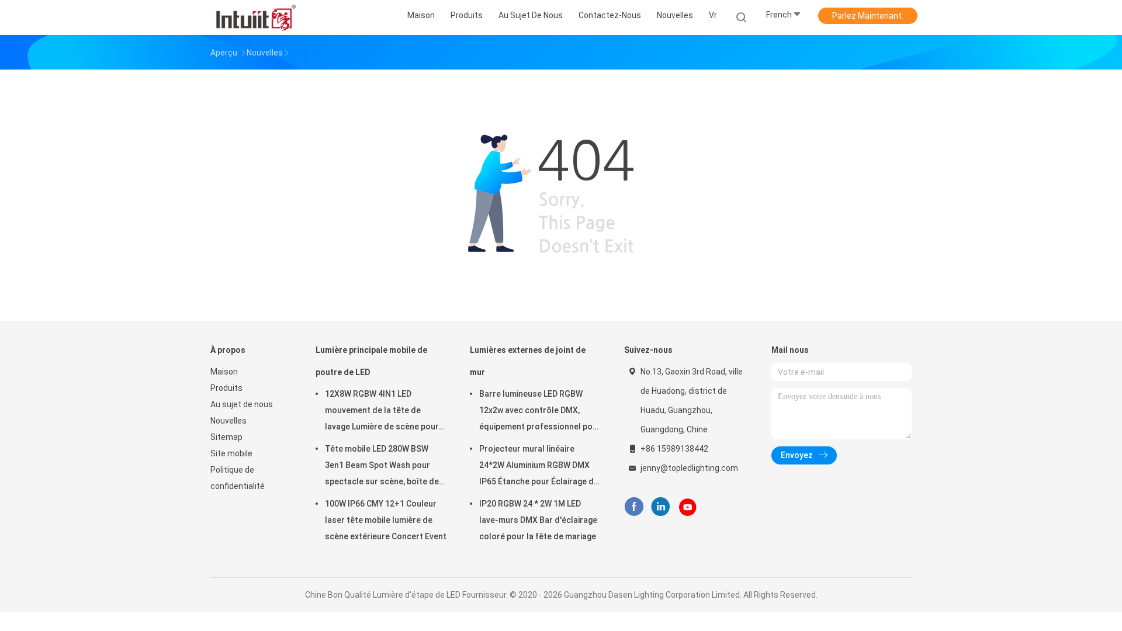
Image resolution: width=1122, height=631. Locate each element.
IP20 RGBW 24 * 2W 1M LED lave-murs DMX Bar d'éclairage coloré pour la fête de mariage (538, 520)
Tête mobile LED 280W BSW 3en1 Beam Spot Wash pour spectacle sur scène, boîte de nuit (382, 467)
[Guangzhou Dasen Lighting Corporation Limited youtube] (688, 507)
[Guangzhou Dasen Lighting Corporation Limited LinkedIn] (660, 507)
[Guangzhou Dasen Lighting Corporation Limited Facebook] (633, 507)
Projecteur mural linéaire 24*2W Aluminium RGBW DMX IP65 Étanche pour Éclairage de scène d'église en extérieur (538, 467)
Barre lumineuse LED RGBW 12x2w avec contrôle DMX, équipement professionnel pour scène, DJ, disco (540, 412)
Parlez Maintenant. (867, 15)
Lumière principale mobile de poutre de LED (371, 361)
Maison (224, 371)
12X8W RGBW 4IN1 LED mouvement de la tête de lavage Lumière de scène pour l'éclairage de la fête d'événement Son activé (382, 412)
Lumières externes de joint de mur (528, 361)
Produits (226, 388)
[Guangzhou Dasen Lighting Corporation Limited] (256, 18)
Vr (713, 15)
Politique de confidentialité (237, 478)
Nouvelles (228, 420)
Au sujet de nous (241, 404)
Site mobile (231, 453)
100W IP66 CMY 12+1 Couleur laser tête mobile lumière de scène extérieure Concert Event (385, 520)
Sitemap (226, 437)
